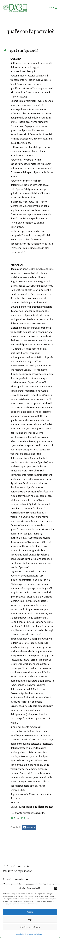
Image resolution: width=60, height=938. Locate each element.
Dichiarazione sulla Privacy (34, 934)
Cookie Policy (19, 934)
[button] (55, 888)
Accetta (30, 911)
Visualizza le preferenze (30, 927)
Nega (30, 919)
